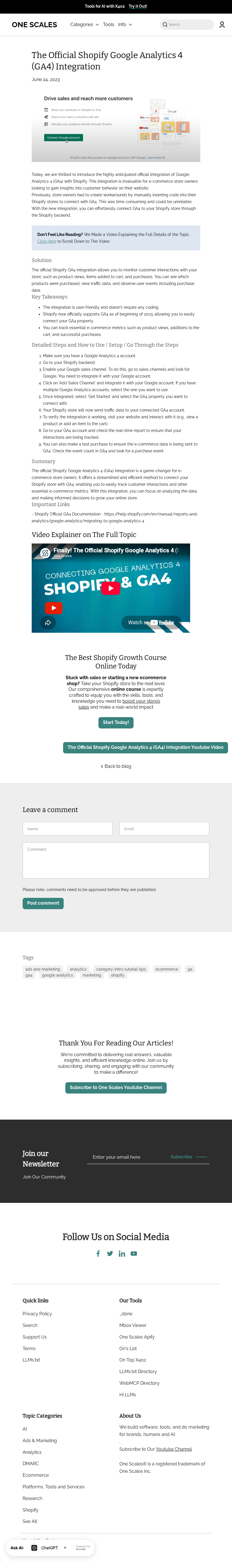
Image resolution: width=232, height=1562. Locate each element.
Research (32, 1498)
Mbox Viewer (133, 1325)
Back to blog (117, 766)
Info (122, 24)
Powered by (83, 1548)
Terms (29, 1348)
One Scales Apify (137, 1337)
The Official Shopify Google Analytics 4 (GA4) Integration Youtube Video (146, 747)
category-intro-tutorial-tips (121, 969)
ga (190, 969)
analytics (78, 969)
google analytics (57, 975)
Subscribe (181, 1157)
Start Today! (116, 722)
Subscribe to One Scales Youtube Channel (116, 1087)
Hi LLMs (127, 1394)
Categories (82, 24)
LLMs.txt (31, 1360)
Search (30, 1325)
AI (25, 1429)
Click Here (46, 241)
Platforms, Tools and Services (54, 1486)
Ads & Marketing (40, 1440)
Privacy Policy (37, 1313)
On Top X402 (132, 1360)
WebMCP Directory (139, 1383)
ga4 (29, 975)
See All (30, 1521)
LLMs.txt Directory (138, 1371)
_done (125, 1313)
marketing (92, 975)
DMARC (31, 1463)
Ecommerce (36, 1475)
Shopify (30, 1510)
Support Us (35, 1337)
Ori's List (128, 1348)
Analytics (32, 1452)
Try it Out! (138, 6)
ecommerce (167, 969)
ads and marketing (42, 969)
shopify (117, 975)
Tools (108, 24)
